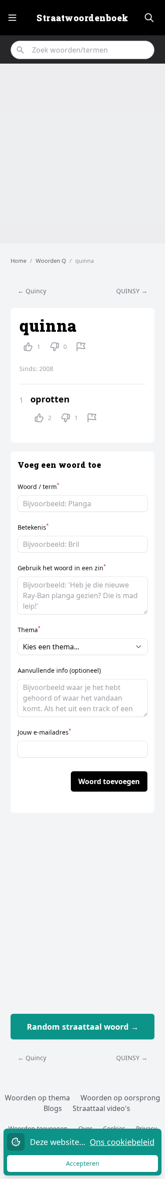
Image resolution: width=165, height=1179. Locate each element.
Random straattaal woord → (83, 1026)
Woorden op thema (37, 1098)
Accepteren (91, 1165)
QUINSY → (131, 291)
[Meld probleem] (81, 347)
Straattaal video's (101, 1108)
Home (18, 261)
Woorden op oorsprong (120, 1098)
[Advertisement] (82, 153)
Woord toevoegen (109, 781)
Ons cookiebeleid (122, 1142)
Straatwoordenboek (82, 17)
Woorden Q (51, 261)
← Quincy (32, 291)
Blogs (53, 1108)
